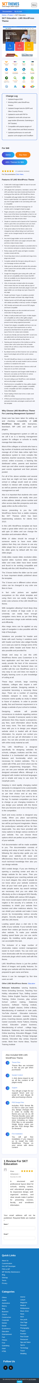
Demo (8, 155)
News (22, 1314)
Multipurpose (24, 1308)
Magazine (23, 1302)
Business (5, 1312)
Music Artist (24, 1311)
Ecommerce (6, 1329)
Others (4, 1297)
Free (3, 1343)
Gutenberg (5, 1346)
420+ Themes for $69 (14, 162)
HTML (4, 1351)
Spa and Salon (25, 1342)
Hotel (4, 1348)
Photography (24, 1328)
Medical (23, 1305)
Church (4, 1314)
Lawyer (22, 1300)
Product (10, 15)
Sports (22, 1345)
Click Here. (13, 174)
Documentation (7, 11)
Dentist (4, 1323)
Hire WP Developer (9, 1266)
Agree (19, 1381)
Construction (6, 1317)
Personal (23, 1325)
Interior (22, 1297)
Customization (7, 1263)
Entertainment (7, 1334)
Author (4, 1300)
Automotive (6, 1303)
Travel (22, 1351)
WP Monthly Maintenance (11, 1272)
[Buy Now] (22, 155)
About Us (5, 1261)
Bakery (4, 1306)
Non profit (23, 1319)
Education (31, 983)
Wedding (23, 1353)
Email (6, 1234)
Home (4, 15)
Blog (3, 1275)
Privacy (4, 1283)
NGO (22, 1317)
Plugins (22, 1331)
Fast (3, 1337)
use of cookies (32, 1379)
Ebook (4, 1326)
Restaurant (24, 1339)
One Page (23, 1322)
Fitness (4, 1340)
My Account (18, 11)
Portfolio (23, 1334)
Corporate (5, 1320)
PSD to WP (6, 1269)
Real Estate (24, 1336)
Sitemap (5, 1278)
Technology (24, 1348)
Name (6, 1224)
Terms (4, 1280)
